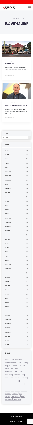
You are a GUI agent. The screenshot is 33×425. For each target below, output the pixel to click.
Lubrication (17, 378)
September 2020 (8, 281)
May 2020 (6, 298)
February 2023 (8, 171)
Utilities (22, 396)
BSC (9, 365)
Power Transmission (17, 387)
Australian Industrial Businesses (10, 362)
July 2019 (7, 340)
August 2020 (7, 285)
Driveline (16, 369)
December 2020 (8, 269)
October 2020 (7, 277)
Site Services (24, 390)
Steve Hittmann (7, 393)
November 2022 (8, 180)
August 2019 (7, 336)
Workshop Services (17, 399)
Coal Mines (7, 369)
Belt (6, 365)
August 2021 (7, 239)
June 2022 (7, 201)
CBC (20, 365)
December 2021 (8, 222)
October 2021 (7, 231)
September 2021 (8, 235)
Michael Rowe (7, 381)
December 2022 (8, 176)
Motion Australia (17, 384)
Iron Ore (6, 378)
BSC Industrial (15, 365)
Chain (24, 365)
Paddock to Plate (8, 387)
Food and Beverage (8, 375)
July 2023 (7, 150)
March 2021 (7, 260)
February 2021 (8, 264)
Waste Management (8, 399)
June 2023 (7, 154)
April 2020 (7, 302)
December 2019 (8, 319)
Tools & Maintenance (15, 396)
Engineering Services (8, 372)
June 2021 (7, 247)
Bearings (25, 362)
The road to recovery (9, 63)
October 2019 (7, 328)
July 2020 (7, 290)
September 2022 (8, 188)
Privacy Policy (12, 421)
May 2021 (6, 252)
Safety (12, 390)
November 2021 (8, 226)
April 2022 (7, 209)
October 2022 (7, 184)
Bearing (20, 362)
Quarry (24, 387)
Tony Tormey (7, 396)
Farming (21, 372)
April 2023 (7, 163)
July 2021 (7, 243)
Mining (6, 384)
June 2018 (7, 345)
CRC (12, 369)
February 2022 (8, 218)
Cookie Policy (20, 421)
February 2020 (8, 311)
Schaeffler (18, 390)
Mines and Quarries (23, 381)
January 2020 (7, 315)
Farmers (16, 372)
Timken (20, 393)
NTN (23, 384)
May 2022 (6, 205)
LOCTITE (12, 378)
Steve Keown (15, 393)
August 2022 (7, 192)
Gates (23, 375)
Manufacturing (24, 378)
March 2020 (7, 307)
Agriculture (7, 359)
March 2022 (7, 214)
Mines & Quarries (15, 381)
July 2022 (7, 197)
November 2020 (8, 273)
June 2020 (7, 294)
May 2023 (6, 159)
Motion (11, 384)
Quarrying (7, 390)
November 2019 (8, 323)
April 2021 (7, 256)
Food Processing (17, 375)
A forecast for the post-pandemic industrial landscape (16, 105)
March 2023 (7, 167)
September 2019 (8, 332)
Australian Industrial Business (17, 359)
